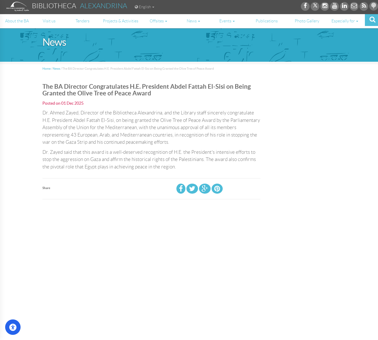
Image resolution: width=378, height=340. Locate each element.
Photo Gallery (307, 21)
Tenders (82, 21)
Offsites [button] (157, 21)
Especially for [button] (343, 21)
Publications (267, 21)
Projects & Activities (120, 21)
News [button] (192, 21)
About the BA (17, 21)
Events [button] (225, 21)
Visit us (49, 21)
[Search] (371, 20)
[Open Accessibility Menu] (13, 327)
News (56, 68)
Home (46, 68)
